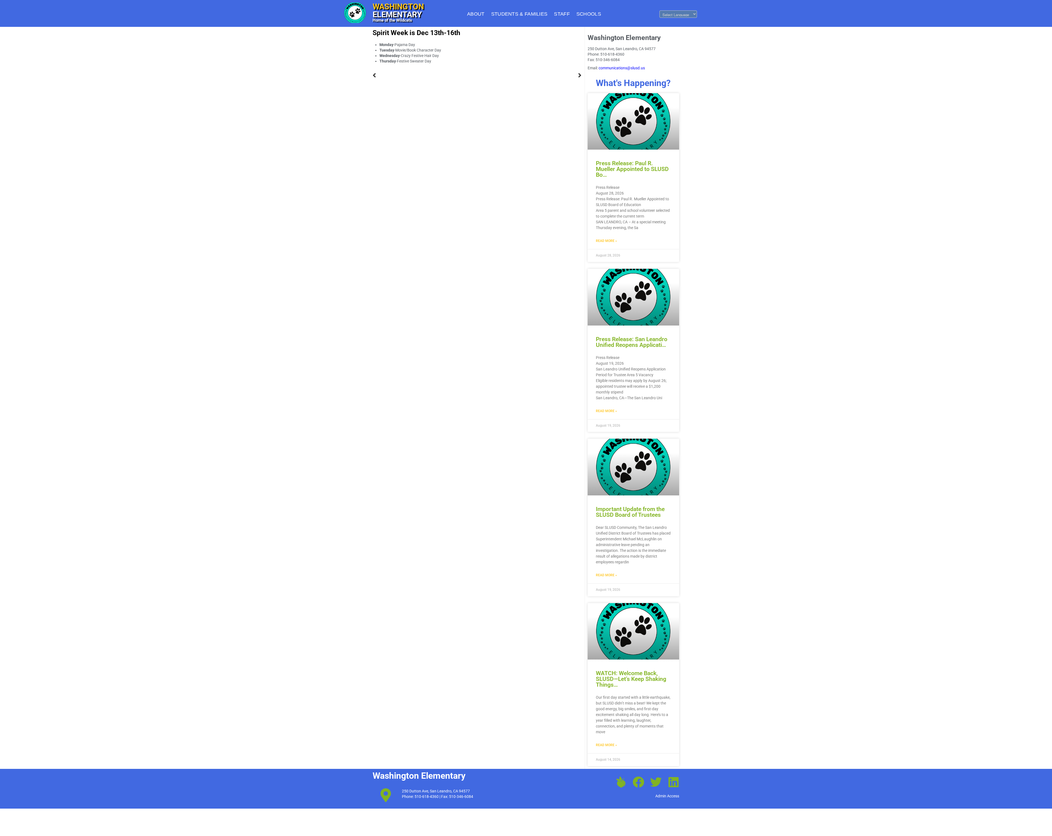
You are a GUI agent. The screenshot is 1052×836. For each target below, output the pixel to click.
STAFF (562, 14)
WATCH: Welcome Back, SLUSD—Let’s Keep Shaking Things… (631, 679)
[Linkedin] (673, 782)
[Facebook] (638, 782)
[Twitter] (656, 782)
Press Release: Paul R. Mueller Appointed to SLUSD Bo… (632, 169)
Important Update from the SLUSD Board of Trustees (630, 512)
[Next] (529, 75)
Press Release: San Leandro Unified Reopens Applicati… (631, 342)
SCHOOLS (588, 14)
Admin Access (667, 796)
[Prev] (425, 75)
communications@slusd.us (622, 68)
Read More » (606, 241)
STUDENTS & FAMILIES (519, 14)
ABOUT (476, 14)
